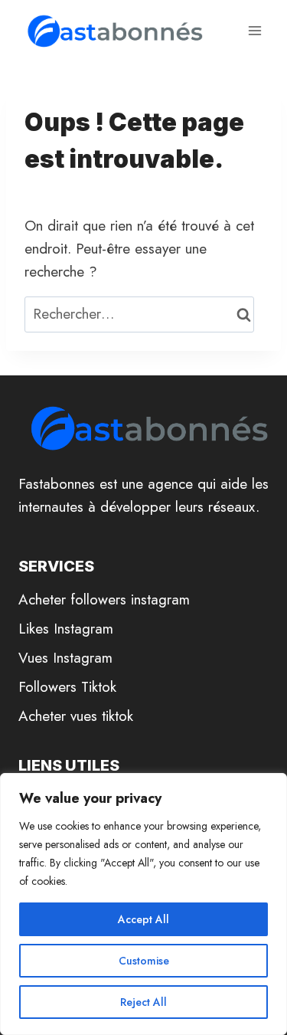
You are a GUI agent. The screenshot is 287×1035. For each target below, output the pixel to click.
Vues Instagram (65, 657)
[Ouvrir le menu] (254, 30)
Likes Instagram (65, 628)
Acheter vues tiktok (75, 716)
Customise (144, 960)
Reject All (143, 1002)
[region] (143, 904)
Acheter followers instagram (104, 599)
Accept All (143, 919)
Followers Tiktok (67, 686)
